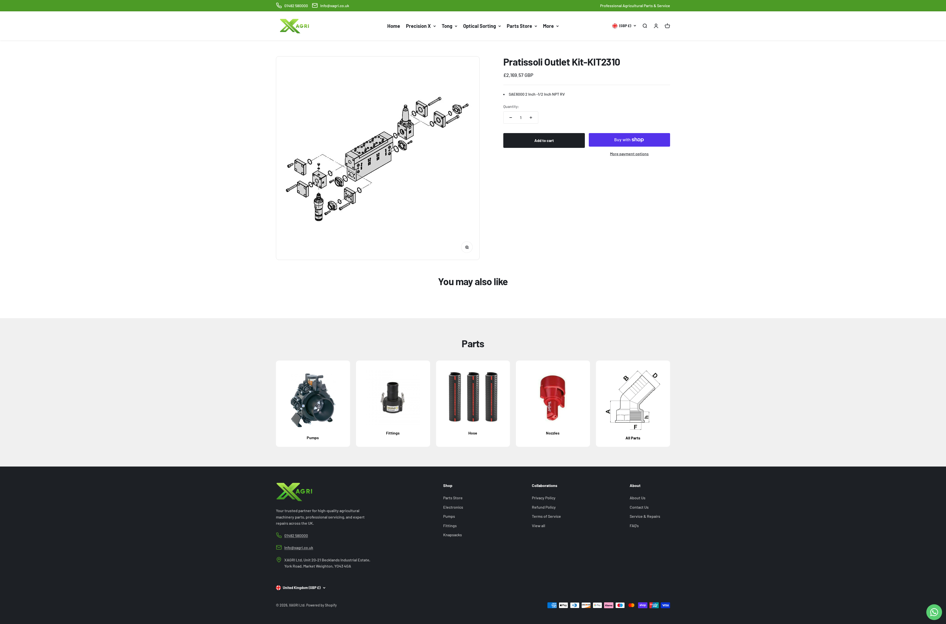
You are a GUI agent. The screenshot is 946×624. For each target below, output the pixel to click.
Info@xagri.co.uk (334, 5)
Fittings (450, 525)
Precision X (418, 26)
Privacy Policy (544, 497)
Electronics (453, 507)
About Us (637, 497)
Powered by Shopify (321, 605)
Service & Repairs (645, 516)
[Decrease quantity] (511, 117)
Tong (447, 26)
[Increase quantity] (531, 117)
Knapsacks (452, 534)
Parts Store (519, 26)
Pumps (449, 516)
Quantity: (511, 106)
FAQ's (634, 525)
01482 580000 (296, 5)
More (548, 26)
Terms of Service (546, 516)
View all (538, 525)
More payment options (629, 153)
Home (393, 26)
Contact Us (639, 507)
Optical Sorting (479, 26)
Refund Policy (544, 507)
